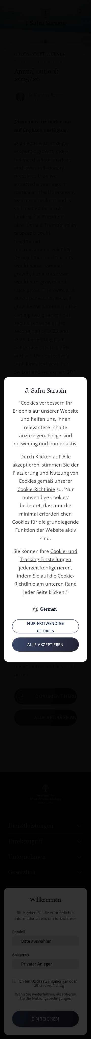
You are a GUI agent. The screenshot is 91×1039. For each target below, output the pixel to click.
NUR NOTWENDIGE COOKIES (45, 627)
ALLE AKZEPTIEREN (45, 644)
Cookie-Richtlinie (36, 489)
